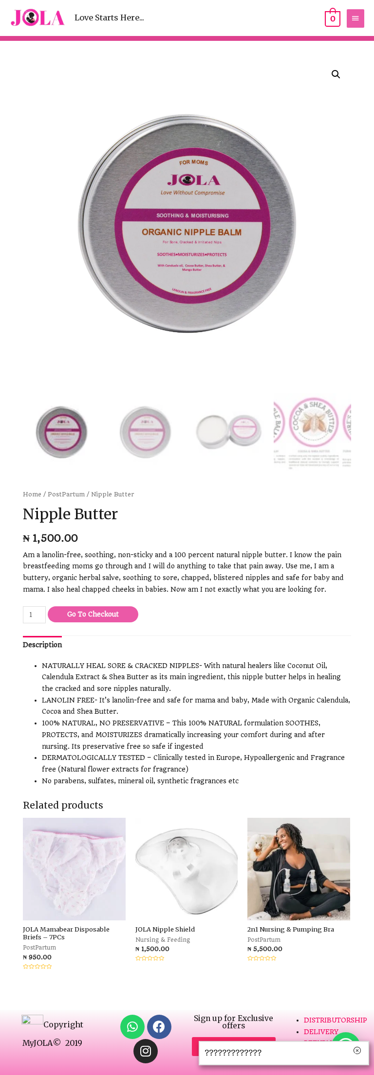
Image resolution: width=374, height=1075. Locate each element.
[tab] (42, 644)
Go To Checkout (93, 614)
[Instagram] (145, 1051)
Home (32, 494)
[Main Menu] (355, 18)
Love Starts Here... (109, 17)
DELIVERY (321, 1032)
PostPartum (66, 494)
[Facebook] (159, 1027)
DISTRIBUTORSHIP (335, 1020)
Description (42, 645)
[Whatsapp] (132, 1027)
